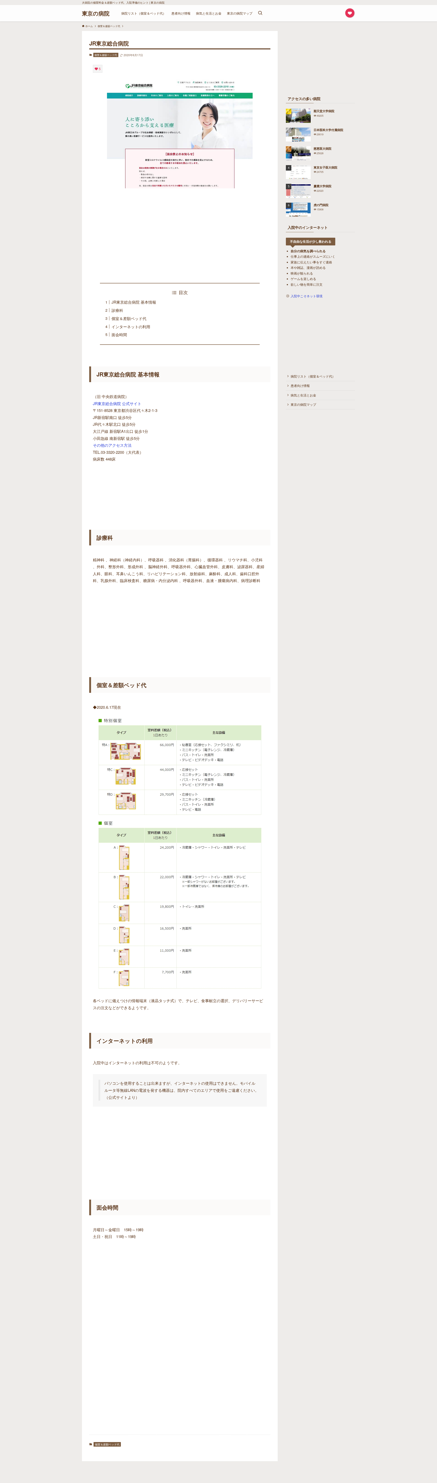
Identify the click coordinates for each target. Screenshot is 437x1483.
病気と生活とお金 (303, 395)
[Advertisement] (180, 235)
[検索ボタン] (260, 13)
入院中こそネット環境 (307, 296)
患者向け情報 (300, 385)
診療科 (117, 310)
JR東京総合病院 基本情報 (134, 302)
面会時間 (119, 334)
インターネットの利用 (131, 326)
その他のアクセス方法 (112, 445)
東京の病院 (95, 13)
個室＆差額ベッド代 (105, 55)
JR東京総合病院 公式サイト (117, 403)
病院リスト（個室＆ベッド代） (313, 376)
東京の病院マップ (303, 404)
